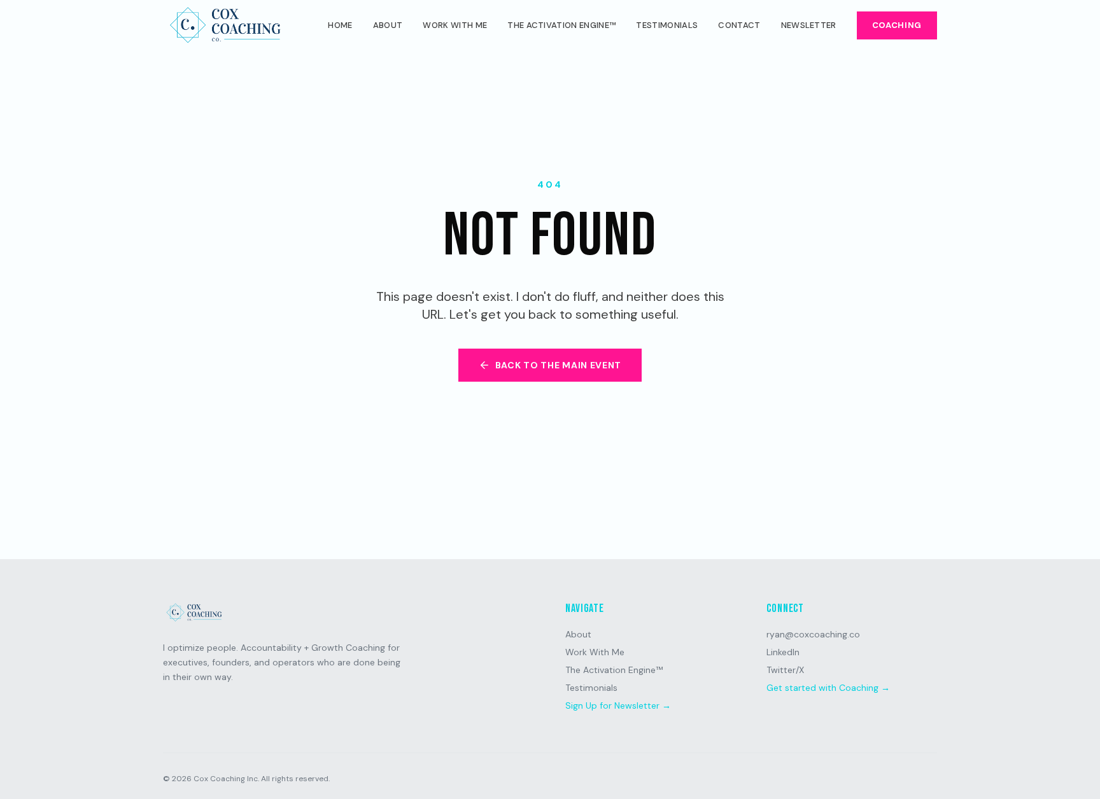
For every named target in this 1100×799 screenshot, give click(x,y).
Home (340, 25)
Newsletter (808, 25)
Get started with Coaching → (828, 687)
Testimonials (667, 25)
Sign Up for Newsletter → (618, 705)
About (388, 25)
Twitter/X (785, 670)
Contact (739, 25)
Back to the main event (558, 365)
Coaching (897, 25)
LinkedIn (783, 652)
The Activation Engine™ (561, 25)
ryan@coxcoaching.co (813, 634)
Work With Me (455, 25)
